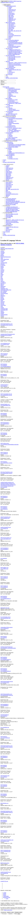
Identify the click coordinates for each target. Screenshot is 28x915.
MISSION (10, 36)
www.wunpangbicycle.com (6, 395)
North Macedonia (4, 293)
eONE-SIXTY (11, 13)
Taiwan (2, 311)
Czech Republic (4, 262)
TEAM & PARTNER (10, 55)
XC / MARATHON (12, 91)
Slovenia (2, 304)
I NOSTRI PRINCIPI (12, 41)
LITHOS (10, 7)
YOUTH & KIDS (9, 111)
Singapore (3, 301)
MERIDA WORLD (10, 68)
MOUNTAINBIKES (10, 88)
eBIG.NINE (10, 15)
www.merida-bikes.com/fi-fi (6, 462)
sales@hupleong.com (5, 775)
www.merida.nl (4, 365)
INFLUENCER (11, 58)
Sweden (2, 307)
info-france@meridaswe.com (6, 472)
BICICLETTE (6, 86)
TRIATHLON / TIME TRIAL (14, 103)
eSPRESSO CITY (12, 19)
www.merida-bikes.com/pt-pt (7, 747)
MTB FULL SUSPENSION (14, 89)
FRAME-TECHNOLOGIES (14, 52)
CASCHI (10, 156)
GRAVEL (8, 106)
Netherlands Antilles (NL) (6, 289)
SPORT (10, 124)
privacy (4, 895)
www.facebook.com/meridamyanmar (8, 648)
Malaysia (2, 284)
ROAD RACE (11, 100)
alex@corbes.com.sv (5, 443)
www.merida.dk (4, 434)
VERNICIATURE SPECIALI (14, 69)
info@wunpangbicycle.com (6, 393)
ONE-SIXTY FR (11, 26)
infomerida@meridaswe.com (6, 323)
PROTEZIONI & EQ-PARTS (14, 145)
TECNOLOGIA (9, 48)
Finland (2, 267)
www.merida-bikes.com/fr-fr (6, 473)
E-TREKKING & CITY (11, 126)
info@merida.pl (4, 736)
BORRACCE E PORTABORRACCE (16, 152)
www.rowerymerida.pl (5, 737)
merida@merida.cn (4, 384)
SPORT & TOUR (12, 96)
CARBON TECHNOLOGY (14, 49)
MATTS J (10, 112)
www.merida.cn (4, 385)
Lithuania (2, 281)
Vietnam (2, 315)
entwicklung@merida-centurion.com (8, 484)
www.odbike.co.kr (4, 568)
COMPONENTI (9, 142)
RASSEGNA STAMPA (13, 47)
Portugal (2, 298)
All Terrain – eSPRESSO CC (14, 130)
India (2, 273)
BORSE (10, 149)
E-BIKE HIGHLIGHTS (11, 6)
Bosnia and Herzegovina (6, 256)
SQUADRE (10, 60)
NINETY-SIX (11, 28)
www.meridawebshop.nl (6, 366)
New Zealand (3, 292)
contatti (4, 892)
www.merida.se (4, 821)
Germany (2, 269)
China (2, 258)
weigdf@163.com (4, 881)
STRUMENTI (11, 154)
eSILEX (10, 21)
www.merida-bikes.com (5, 618)
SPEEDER (10, 105)
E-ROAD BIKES (9, 132)
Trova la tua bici (9, 74)
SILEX (9, 37)
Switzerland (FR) (4, 309)
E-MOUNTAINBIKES (10, 117)
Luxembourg (3, 282)
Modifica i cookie (10, 912)
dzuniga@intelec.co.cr (5, 404)
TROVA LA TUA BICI (11, 115)
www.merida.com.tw (5, 841)
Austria (2, 254)
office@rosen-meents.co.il (6, 537)
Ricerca (2, 81)
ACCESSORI (9, 148)
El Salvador (3, 265)
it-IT (4, 232)
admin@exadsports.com (5, 517)
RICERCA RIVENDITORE (12, 78)
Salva (19, 913)
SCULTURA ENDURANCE (14, 35)
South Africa (3, 305)
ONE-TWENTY (11, 23)
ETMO (9, 8)
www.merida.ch (4, 831)
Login (7, 76)
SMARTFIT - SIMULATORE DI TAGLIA (17, 62)
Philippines (3, 295)
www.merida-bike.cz (5, 423)
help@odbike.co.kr (4, 567)
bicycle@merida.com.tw (6, 617)
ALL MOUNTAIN (12, 121)
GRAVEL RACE (12, 109)
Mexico (2, 285)
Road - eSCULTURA (12, 137)
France (2, 268)
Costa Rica (3, 260)
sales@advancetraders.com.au (7, 681)
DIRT (9, 32)
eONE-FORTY (11, 14)
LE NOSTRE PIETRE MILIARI (15, 42)
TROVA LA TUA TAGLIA (14, 63)
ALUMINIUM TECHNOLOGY (15, 50)
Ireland (2, 274)
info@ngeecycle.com (5, 607)
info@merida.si (4, 374)
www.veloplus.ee (4, 453)
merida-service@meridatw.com (7, 839)
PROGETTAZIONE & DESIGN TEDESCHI (15, 202)
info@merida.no (4, 506)
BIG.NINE (10, 29)
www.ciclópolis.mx (5, 628)
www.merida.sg (4, 776)
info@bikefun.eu (4, 496)
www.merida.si (4, 375)
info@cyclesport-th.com (5, 850)
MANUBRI (10, 143)
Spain (2, 306)
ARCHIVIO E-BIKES (10, 138)
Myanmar (2, 287)
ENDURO (10, 95)
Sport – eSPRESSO (12, 129)
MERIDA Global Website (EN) (7, 248)
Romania (2, 299)
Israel (2, 275)
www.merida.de (4, 487)
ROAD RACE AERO (13, 99)
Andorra (2, 250)
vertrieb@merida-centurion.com (7, 482)
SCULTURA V (11, 72)
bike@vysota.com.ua (5, 862)
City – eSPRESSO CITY (13, 131)
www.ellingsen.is (4, 509)
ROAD (9, 134)
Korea (2, 279)
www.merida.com (4, 528)
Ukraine (2, 313)
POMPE (10, 151)
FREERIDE (10, 122)
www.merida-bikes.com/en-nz (7, 695)
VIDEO (10, 70)
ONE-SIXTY (11, 24)
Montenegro (3, 286)
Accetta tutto (3, 912)
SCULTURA (11, 34)
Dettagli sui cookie (18, 912)
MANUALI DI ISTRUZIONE (14, 65)
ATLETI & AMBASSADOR (14, 56)
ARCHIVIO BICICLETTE (11, 113)
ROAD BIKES (9, 98)
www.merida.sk (4, 786)
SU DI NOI (8, 39)
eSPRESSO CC (11, 20)
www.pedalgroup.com (5, 343)
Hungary (2, 271)
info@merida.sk (4, 784)
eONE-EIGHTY (11, 10)
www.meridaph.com (5, 727)
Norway (2, 294)
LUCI (9, 150)
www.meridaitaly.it (4, 549)
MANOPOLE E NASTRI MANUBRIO (16, 144)
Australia (2, 253)
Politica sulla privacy (8, 910)
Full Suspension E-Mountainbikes (15, 118)
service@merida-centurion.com (7, 485)
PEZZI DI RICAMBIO (13, 146)
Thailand (2, 312)
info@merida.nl (4, 364)
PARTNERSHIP (11, 59)
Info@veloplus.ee (4, 452)
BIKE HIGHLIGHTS (10, 22)
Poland (2, 296)
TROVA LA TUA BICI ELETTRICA (14, 139)
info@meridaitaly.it (4, 548)
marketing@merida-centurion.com (8, 483)
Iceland (2, 272)
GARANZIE (11, 66)
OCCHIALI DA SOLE (13, 158)
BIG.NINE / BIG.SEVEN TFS (14, 30)
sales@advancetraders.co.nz (6, 694)
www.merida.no (4, 507)
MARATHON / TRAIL (13, 92)
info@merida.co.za (4, 803)
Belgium (2, 255)
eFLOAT (10, 12)
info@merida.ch (4, 830)
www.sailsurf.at (4, 354)
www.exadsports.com (5, 518)
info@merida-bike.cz (5, 422)
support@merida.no (5, 714)
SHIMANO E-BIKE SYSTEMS (15, 53)
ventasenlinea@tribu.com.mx (7, 627)
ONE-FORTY (11, 27)
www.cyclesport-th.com (5, 851)
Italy (1, 276)
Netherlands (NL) (4, 288)
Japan (2, 278)
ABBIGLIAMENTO (10, 155)
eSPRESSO (10, 17)
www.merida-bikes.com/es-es (7, 325)
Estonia (2, 266)
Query (2, 80)
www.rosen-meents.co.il (5, 538)
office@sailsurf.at (4, 353)
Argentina (3, 252)
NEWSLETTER (11, 67)
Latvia (2, 280)
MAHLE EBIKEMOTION (14, 54)
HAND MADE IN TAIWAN (14, 46)
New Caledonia (4, 291)
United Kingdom (4, 314)
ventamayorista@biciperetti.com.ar (8, 334)
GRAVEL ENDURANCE (13, 110)
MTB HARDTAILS (12, 90)
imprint (4, 893)
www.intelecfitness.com (5, 405)
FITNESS (8, 104)
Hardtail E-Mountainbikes (13, 123)
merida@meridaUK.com (6, 527)
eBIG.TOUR (11, 16)
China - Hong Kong (5, 259)
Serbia (2, 300)
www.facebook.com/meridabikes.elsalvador (9, 444)
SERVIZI (8, 61)
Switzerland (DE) (4, 308)
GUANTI (10, 157)
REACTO (10, 33)
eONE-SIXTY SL (12, 9)
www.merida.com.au (5, 344)
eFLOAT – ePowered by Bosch (14, 128)
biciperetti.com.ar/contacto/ (6, 335)
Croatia (2, 261)
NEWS (4, 159)
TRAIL (9, 93)
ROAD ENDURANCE (13, 102)
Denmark (2, 263)
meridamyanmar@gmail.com (6, 646)
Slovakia (2, 302)
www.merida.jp (4, 558)
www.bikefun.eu (4, 497)
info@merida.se (4, 461)
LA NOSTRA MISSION (13, 40)
